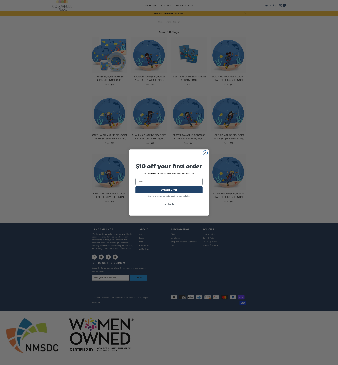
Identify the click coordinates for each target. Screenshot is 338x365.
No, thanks (169, 203)
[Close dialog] (205, 153)
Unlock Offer (169, 190)
